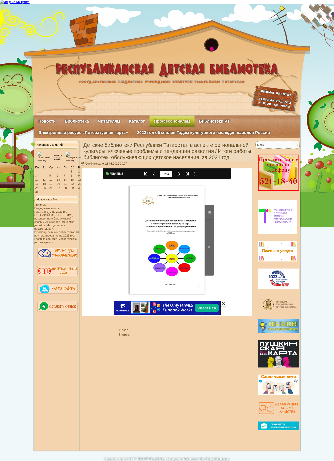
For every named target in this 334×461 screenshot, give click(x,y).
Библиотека (77, 121)
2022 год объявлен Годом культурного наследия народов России (203, 132)
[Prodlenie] (278, 192)
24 (36, 188)
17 (36, 183)
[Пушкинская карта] (278, 369)
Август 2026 (58, 157)
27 (58, 188)
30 (79, 188)
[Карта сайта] (57, 295)
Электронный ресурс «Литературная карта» (83, 132)
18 (44, 183)
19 (50, 183)
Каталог (137, 121)
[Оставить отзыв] (57, 313)
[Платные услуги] (277, 263)
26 (50, 188)
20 (58, 183)
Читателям (109, 121)
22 (72, 183)
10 (36, 179)
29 (72, 188)
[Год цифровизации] (277, 235)
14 (65, 179)
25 (44, 188)
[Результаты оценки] (278, 432)
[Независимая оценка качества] (278, 416)
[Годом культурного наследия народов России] (278, 290)
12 (50, 179)
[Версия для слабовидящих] (57, 260)
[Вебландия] (278, 335)
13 (58, 179)
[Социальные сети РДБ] (278, 396)
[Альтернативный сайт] (57, 278)
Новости (47, 121)
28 (65, 188)
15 (72, 179)
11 (44, 179)
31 (36, 192)
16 (79, 179)
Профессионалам (172, 121)
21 (65, 183)
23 (79, 183)
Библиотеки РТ (214, 121)
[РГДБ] (280, 313)
